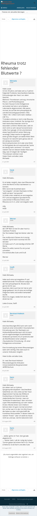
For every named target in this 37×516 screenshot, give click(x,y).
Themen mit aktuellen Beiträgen (13, 12)
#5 (34, 370)
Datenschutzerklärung (17, 504)
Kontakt (7, 499)
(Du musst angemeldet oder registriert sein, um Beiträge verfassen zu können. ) (18, 456)
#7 (34, 448)
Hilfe (13, 499)
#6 (34, 421)
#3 (34, 260)
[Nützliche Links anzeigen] (34, 19)
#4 (34, 307)
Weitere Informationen (22, 513)
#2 (34, 212)
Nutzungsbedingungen (25, 499)
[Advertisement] (18, 41)
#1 (34, 162)
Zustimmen (12, 513)
